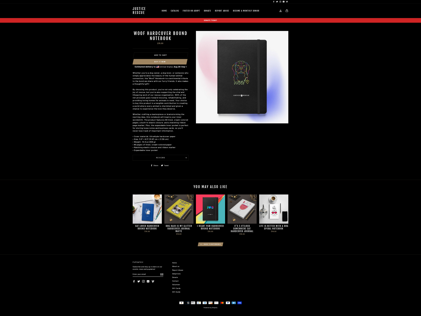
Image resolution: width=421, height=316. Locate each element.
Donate (207, 11)
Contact (175, 281)
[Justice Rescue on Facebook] (134, 281)
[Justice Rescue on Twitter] (138, 281)
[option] (210, 20)
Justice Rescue (139, 11)
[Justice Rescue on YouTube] (148, 281)
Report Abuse (222, 11)
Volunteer (176, 285)
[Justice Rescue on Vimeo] (153, 281)
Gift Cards (176, 288)
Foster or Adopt (191, 11)
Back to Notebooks (212, 244)
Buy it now (160, 62)
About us (175, 266)
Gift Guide (176, 292)
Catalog (175, 11)
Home (164, 11)
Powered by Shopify (210, 307)
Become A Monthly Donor (246, 11)
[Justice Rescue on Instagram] (143, 281)
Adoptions (176, 274)
